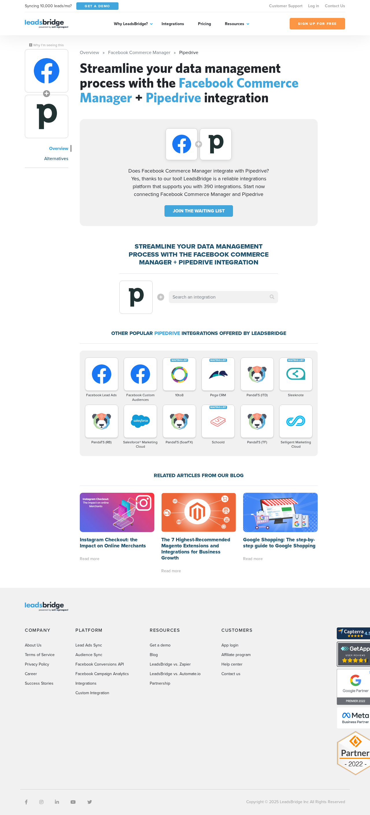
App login (229, 645)
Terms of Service (40, 655)
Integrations (173, 24)
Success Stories (39, 683)
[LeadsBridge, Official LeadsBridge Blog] (46, 23)
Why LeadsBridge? (131, 24)
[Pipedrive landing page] (46, 116)
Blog (154, 655)
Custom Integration (92, 693)
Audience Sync (88, 655)
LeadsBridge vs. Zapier (170, 664)
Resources (234, 24)
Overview (58, 148)
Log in (313, 6)
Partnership (160, 683)
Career (31, 674)
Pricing (204, 24)
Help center (232, 664)
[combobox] (223, 297)
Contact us (230, 674)
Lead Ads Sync (88, 645)
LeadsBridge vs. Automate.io (175, 674)
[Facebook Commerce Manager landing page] (46, 70)
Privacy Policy (37, 664)
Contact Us (335, 6)
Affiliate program (236, 655)
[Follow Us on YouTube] (73, 802)
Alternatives (56, 158)
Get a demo (160, 645)
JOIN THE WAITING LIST (199, 211)
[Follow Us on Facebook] (26, 802)
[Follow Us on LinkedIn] (57, 802)
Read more (89, 559)
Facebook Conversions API (99, 664)
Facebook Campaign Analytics (102, 674)
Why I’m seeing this (48, 45)
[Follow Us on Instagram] (41, 802)
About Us (33, 645)
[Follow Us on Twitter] (89, 802)
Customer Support (285, 6)
